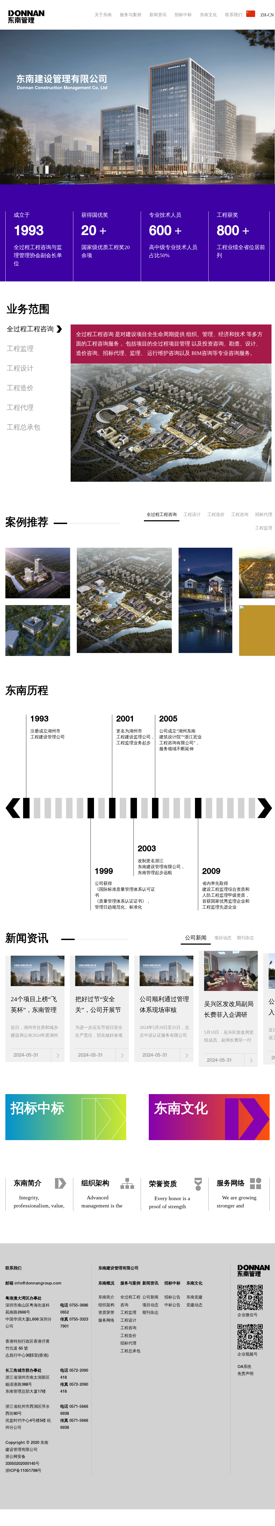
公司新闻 (150, 1298)
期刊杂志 (245, 938)
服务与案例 (130, 15)
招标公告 (172, 1298)
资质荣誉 (106, 1313)
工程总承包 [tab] (23, 427)
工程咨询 (239, 515)
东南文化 (208, 15)
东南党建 (194, 1298)
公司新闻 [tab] (196, 938)
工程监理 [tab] (20, 349)
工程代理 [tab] (20, 408)
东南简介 (28, 1183)
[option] (137, 107)
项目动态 (222, 938)
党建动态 (194, 1305)
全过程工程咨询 (162, 515)
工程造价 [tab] (20, 388)
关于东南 (103, 15)
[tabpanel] (140, 1012)
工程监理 (263, 528)
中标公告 (172, 1305)
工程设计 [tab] (20, 368)
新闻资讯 (158, 15)
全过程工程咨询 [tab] (30, 329)
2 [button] (41, 170)
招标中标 (183, 15)
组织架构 (95, 1183)
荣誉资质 (163, 1184)
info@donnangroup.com (38, 1284)
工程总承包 (130, 1351)
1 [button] (35, 170)
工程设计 (192, 515)
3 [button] (47, 170)
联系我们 (233, 15)
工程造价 (216, 515)
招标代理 (263, 515)
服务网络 (231, 1183)
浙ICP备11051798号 (23, 1471)
